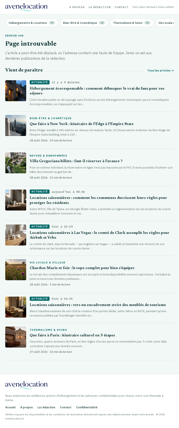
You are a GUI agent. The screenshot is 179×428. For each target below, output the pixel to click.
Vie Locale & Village (48, 262)
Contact (122, 7)
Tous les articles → (160, 70)
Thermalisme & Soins (48, 330)
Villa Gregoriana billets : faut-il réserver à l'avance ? (76, 161)
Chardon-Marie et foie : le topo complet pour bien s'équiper (82, 268)
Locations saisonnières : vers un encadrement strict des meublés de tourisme (98, 305)
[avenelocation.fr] (26, 7)
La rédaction (100, 7)
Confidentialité (86, 407)
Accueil (10, 407)
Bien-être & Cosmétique (51, 118)
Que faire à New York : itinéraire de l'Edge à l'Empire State (82, 124)
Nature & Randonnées (48, 155)
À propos (77, 7)
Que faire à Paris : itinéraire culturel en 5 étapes (72, 336)
